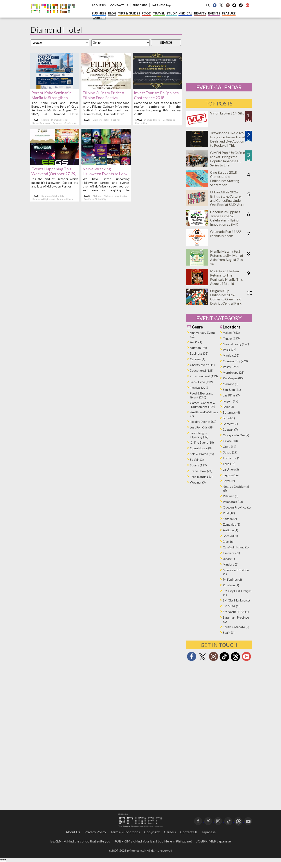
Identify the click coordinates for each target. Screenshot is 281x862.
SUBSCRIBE (140, 5)
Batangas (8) (231, 412)
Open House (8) (201, 448)
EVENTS (214, 13)
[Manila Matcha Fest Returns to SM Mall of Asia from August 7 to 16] (197, 264)
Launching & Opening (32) (199, 435)
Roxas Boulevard (41, 123)
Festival (115, 119)
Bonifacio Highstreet (43, 199)
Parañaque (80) (233, 378)
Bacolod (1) (230, 536)
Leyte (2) (229, 481)
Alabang (97, 196)
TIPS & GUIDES (129, 13)
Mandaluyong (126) (236, 344)
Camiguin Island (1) (236, 547)
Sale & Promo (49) (202, 454)
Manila (45, 119)
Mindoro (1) (230, 564)
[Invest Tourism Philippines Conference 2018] (157, 88)
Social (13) (197, 459)
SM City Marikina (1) (236, 600)
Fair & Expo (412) (201, 382)
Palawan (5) (230, 496)
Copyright (152, 832)
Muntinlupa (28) (233, 372)
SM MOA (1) (231, 606)
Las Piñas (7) (231, 395)
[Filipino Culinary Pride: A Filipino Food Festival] (105, 88)
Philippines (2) (232, 579)
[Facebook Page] (214, 5)
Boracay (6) (230, 424)
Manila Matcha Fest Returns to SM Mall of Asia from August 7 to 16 (226, 257)
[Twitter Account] (221, 5)
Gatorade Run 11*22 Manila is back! (225, 233)
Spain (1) (228, 632)
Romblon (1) (231, 585)
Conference (70, 123)
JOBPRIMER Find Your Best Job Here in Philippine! (153, 841)
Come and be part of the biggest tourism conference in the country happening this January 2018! (157, 108)
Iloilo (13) (229, 464)
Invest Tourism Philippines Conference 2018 (156, 95)
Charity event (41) (202, 365)
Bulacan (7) (230, 429)
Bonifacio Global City (52, 196)
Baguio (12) (230, 401)
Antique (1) (230, 530)
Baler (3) (228, 407)
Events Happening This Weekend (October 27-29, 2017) (53, 173)
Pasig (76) (229, 350)
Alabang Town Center (115, 196)
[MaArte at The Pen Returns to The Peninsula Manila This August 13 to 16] (197, 284)
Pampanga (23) (233, 501)
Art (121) (196, 342)
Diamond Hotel (59, 119)
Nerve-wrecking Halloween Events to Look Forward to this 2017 (105, 173)
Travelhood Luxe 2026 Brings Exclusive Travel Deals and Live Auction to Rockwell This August (227, 141)
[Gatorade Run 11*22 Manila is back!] (197, 244)
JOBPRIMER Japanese (213, 841)
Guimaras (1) (231, 553)
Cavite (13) (230, 441)
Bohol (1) (229, 418)
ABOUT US (99, 5)
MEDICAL (185, 13)
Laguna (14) (231, 475)
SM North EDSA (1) (236, 612)
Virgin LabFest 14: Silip (227, 113)
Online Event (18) (202, 442)
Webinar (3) (198, 482)
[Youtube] (247, 5)
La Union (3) (231, 469)
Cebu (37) (229, 446)
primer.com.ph (136, 850)
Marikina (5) (230, 384)
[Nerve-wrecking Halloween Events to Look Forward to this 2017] (105, 164)
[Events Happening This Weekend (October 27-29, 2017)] (54, 164)
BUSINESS (99, 13)
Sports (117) (198, 465)
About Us (73, 832)
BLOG (112, 13)
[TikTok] (234, 6)
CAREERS (99, 18)
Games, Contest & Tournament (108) (202, 405)
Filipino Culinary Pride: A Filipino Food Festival (103, 95)
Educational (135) (202, 370)
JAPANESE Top (161, 5)
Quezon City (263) (235, 361)
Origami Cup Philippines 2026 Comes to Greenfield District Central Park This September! (225, 299)
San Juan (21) (232, 389)
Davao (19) (230, 452)
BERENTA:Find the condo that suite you (80, 841)
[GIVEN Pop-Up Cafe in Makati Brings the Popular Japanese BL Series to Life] (197, 165)
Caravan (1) (197, 359)
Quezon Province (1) (237, 507)
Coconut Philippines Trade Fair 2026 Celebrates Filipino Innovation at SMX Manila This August (225, 220)
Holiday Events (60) (203, 421)
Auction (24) (198, 348)
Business (57, 123)
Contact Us (188, 832)
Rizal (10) (229, 513)
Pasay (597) (231, 367)
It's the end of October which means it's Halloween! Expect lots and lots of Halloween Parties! (54, 182)
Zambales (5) (231, 524)
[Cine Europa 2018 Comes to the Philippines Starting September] (197, 185)
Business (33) (199, 353)
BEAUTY (200, 13)
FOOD (146, 13)
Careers (170, 832)
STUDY (171, 13)
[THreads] (241, 6)
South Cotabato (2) (236, 627)
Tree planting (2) (201, 476)
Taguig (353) (231, 338)
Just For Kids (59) (202, 427)
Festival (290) (199, 387)
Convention (141, 123)
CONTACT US (119, 5)
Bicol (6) (228, 541)
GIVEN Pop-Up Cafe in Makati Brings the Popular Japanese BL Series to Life (227, 158)
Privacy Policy (95, 832)
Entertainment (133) (204, 376)
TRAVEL (159, 13)
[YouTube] (248, 821)
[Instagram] (227, 5)
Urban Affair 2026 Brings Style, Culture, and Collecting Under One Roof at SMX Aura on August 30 (227, 200)
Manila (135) (231, 355)
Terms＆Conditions (125, 832)
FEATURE (229, 13)
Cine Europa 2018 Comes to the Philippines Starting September (224, 178)
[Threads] (235, 661)
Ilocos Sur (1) (232, 458)
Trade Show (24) (201, 471)
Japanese (209, 832)
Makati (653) (231, 332)
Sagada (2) (230, 519)
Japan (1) (229, 558)
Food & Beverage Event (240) (201, 395)
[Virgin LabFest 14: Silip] (197, 126)
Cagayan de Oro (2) (236, 435)
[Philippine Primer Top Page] (52, 16)
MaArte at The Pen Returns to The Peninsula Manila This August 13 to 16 (226, 277)
